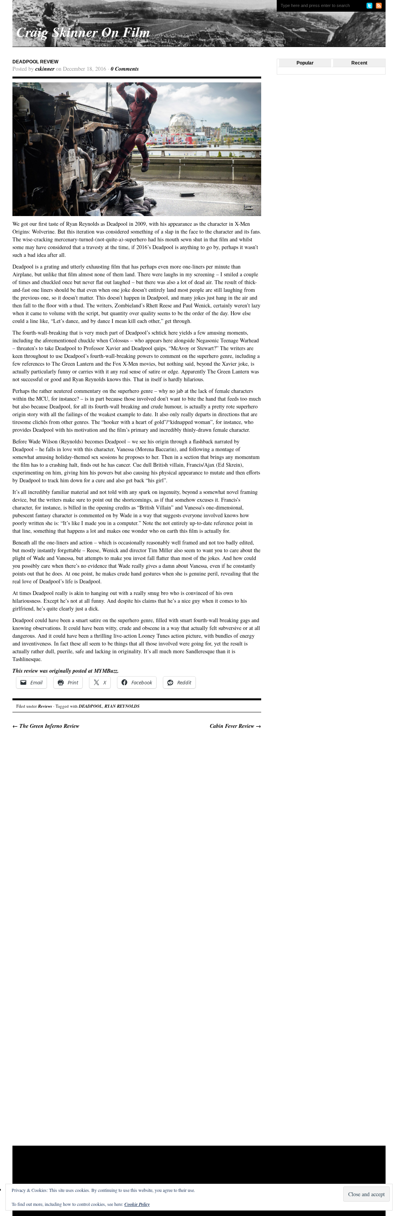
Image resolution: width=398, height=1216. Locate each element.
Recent (359, 63)
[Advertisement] (161, 1170)
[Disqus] (136, 838)
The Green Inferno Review (45, 726)
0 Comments (125, 69)
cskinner (44, 69)
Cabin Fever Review (235, 726)
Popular (305, 63)
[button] (136, 149)
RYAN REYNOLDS (122, 706)
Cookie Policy (137, 1204)
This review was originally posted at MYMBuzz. (65, 671)
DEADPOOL (90, 706)
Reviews (45, 706)
